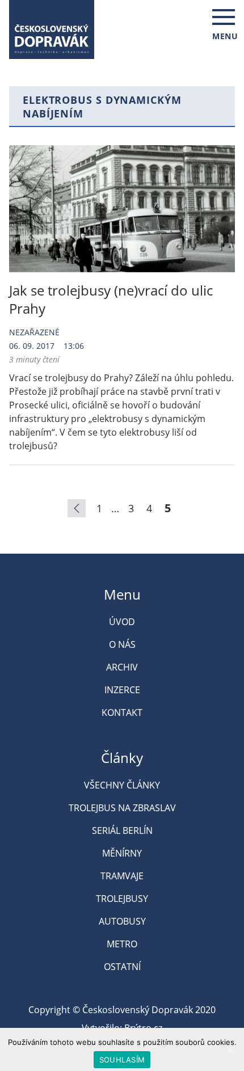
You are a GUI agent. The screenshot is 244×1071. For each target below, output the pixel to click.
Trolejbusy (122, 898)
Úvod (122, 621)
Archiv (122, 667)
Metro (122, 944)
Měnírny (122, 853)
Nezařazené (34, 332)
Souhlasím (122, 1059)
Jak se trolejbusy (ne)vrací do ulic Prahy (111, 299)
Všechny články (122, 785)
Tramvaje (122, 876)
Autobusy (122, 921)
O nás (122, 644)
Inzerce (122, 690)
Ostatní (122, 966)
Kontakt (122, 712)
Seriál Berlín (122, 830)
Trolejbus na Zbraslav (122, 808)
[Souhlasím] (229, 1049)
